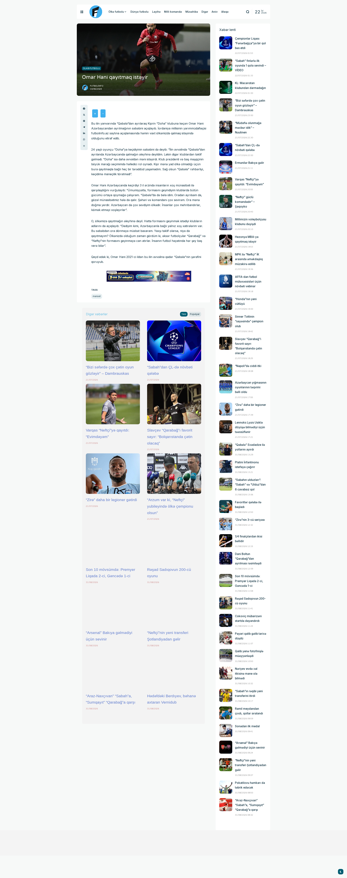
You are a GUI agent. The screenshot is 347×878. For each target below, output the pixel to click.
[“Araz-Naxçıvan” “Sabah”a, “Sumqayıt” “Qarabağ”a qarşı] (113, 669)
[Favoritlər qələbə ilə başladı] (225, 506)
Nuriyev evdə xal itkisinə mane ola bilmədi (246, 673)
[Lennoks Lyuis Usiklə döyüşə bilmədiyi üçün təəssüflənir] (225, 426)
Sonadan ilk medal (247, 726)
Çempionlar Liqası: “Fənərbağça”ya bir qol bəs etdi (250, 43)
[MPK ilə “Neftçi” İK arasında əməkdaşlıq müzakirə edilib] (225, 258)
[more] (84, 145)
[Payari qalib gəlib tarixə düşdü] (225, 637)
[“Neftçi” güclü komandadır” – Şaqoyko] (225, 201)
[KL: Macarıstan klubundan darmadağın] (225, 87)
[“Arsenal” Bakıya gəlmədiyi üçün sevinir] (113, 606)
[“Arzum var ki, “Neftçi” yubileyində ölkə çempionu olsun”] (174, 473)
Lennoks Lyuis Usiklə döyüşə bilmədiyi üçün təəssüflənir (250, 427)
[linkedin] (84, 133)
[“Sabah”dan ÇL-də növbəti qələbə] (174, 341)
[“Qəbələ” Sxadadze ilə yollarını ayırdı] (225, 449)
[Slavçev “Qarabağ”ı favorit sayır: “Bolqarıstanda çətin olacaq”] (174, 404)
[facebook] (84, 109)
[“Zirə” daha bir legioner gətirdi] (113, 473)
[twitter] (84, 115)
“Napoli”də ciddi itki (248, 366)
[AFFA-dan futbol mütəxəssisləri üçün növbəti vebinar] (225, 281)
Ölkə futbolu (91, 68)
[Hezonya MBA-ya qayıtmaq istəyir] (225, 241)
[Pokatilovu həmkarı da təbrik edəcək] (225, 787)
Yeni (183, 314)
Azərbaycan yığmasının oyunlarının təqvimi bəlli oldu (250, 387)
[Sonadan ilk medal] (225, 730)
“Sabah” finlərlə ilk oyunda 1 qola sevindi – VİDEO (250, 65)
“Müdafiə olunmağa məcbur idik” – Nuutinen (248, 127)
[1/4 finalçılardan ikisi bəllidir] (225, 540)
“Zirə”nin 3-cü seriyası (250, 520)
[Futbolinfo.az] (96, 12)
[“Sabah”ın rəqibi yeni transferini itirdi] (225, 695)
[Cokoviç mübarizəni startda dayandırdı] (225, 620)
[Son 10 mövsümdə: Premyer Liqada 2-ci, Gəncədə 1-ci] (113, 543)
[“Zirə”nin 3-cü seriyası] (225, 524)
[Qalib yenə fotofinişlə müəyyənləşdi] (225, 655)
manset (97, 296)
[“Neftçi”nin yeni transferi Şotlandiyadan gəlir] (174, 606)
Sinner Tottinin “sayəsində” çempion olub (249, 321)
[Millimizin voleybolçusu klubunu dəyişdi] (225, 223)
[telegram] (84, 127)
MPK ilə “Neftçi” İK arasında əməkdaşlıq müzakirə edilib (249, 259)
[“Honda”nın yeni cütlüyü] (225, 303)
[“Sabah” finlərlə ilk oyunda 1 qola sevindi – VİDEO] (225, 65)
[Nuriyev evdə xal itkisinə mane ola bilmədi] (225, 673)
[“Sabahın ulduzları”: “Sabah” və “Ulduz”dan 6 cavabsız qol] (225, 484)
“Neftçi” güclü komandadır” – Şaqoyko (245, 201)
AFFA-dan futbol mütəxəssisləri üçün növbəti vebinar (248, 281)
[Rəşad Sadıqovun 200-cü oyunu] (174, 543)
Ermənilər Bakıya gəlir (249, 163)
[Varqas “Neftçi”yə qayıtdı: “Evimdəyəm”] (113, 404)
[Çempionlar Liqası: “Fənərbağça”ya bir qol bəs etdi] (225, 42)
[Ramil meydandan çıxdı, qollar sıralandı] (225, 712)
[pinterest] (84, 121)
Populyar (195, 314)
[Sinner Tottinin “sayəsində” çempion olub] (225, 320)
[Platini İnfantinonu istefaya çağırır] (225, 466)
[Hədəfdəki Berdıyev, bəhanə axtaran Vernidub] (174, 669)
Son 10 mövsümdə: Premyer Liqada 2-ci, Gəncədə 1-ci (249, 580)
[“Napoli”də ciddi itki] (225, 370)
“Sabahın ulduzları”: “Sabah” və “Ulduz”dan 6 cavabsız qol (250, 484)
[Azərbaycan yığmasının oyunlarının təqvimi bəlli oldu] (225, 386)
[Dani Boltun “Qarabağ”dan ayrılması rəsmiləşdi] (225, 558)
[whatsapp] (84, 139)
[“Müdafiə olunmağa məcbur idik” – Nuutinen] (225, 127)
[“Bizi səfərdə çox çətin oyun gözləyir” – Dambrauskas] (113, 341)
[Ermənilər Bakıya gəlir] (225, 167)
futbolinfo (96, 86)
